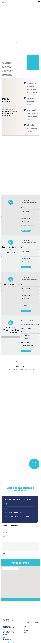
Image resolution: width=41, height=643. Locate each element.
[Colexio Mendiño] (5, 2)
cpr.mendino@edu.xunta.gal (9, 642)
